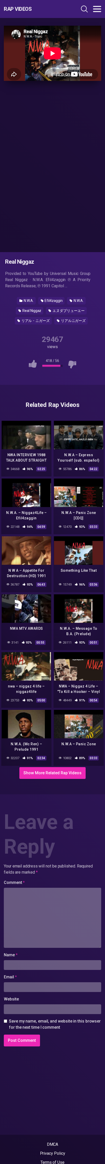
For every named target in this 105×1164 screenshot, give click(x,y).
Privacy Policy (52, 1153)
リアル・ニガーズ (35, 321)
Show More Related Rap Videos (52, 772)
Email (10, 977)
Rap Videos (18, 9)
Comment (14, 882)
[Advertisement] (52, 166)
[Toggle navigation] (97, 9)
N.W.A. (28, 301)
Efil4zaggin (53, 301)
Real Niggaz (31, 311)
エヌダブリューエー (68, 311)
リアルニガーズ (73, 321)
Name (11, 954)
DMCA (52, 1144)
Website (11, 999)
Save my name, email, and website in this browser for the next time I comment (55, 1024)
